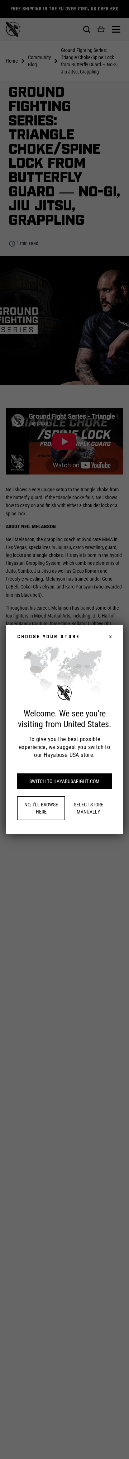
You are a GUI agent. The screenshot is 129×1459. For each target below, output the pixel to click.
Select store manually (88, 808)
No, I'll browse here (41, 808)
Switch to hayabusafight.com (64, 781)
